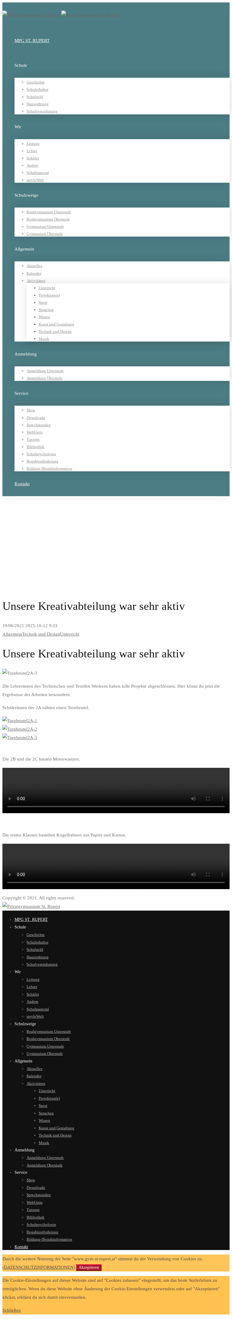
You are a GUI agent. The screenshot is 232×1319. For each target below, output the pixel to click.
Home (19, 514)
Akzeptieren (89, 1267)
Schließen (11, 1310)
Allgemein (23, 522)
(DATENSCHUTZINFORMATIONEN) (38, 1267)
